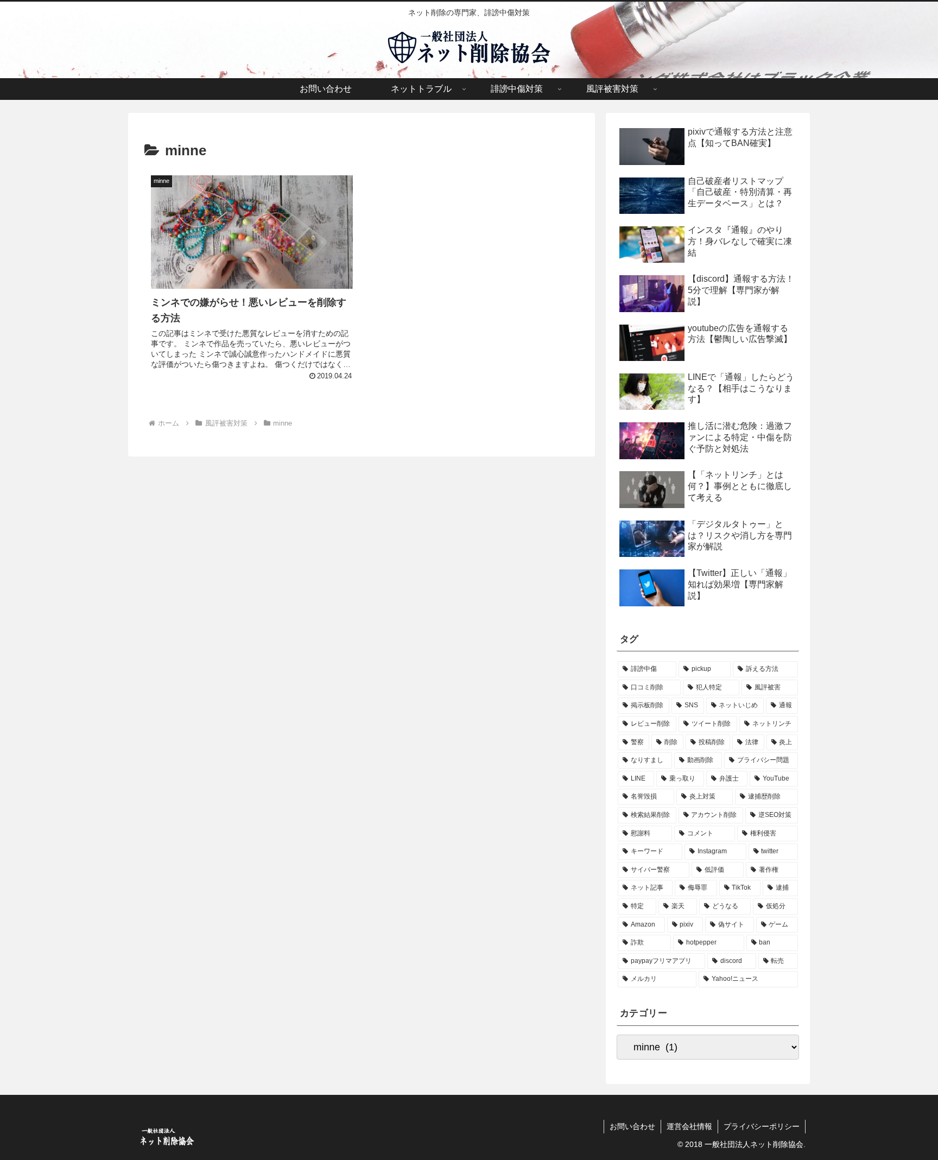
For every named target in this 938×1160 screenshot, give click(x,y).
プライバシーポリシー (762, 1126)
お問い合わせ (632, 1126)
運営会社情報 (689, 1126)
